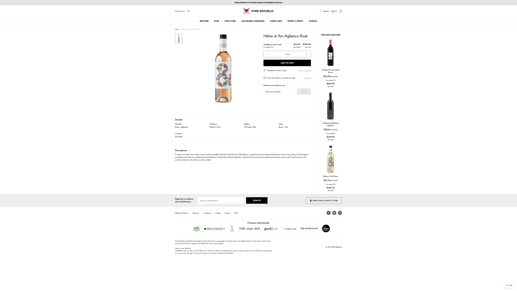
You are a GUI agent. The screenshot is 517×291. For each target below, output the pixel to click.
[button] (340, 11)
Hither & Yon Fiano (330, 176)
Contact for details (304, 70)
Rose (216, 21)
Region (247, 124)
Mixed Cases (276, 21)
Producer (213, 124)
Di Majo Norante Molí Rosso (330, 71)
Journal (313, 21)
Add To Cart (287, 62)
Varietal (178, 124)
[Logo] (258, 11)
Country (178, 134)
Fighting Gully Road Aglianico (330, 124)
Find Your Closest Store (325, 201)
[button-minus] (268, 54)
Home (177, 29)
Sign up (257, 200)
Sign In (334, 11)
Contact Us (180, 11)
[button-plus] (306, 54)
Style (281, 124)
